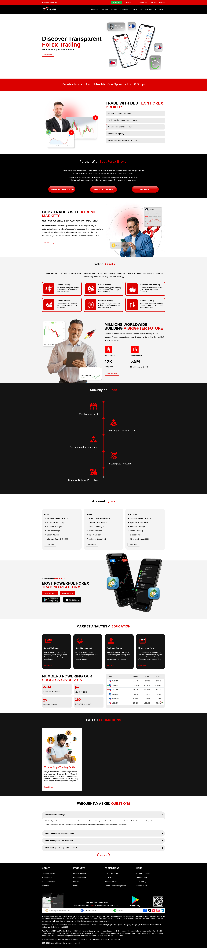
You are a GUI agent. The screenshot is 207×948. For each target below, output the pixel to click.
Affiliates (45, 886)
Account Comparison (144, 873)
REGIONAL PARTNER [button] (103, 189)
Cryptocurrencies (79, 877)
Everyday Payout (111, 881)
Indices (76, 881)
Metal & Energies (79, 873)
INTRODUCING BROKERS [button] (62, 189)
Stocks (75, 886)
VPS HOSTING (109, 877)
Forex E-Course (141, 886)
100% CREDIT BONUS (112, 873)
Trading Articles (141, 877)
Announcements (48, 881)
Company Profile (48, 873)
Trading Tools (47, 877)
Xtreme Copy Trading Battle (115, 886)
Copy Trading (141, 881)
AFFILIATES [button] (145, 189)
